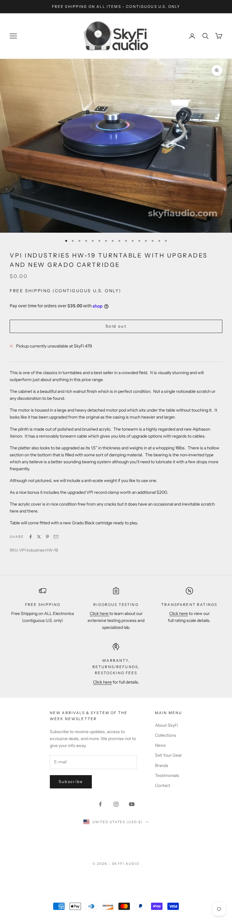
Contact (162, 785)
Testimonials (167, 775)
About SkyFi (166, 725)
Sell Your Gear (168, 755)
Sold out (116, 326)
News (160, 745)
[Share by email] (55, 536)
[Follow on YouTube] (132, 804)
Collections (165, 735)
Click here (99, 613)
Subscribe (71, 781)
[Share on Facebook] (30, 536)
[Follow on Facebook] (100, 804)
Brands (161, 765)
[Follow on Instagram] (116, 804)
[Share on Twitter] (39, 536)
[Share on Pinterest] (47, 536)
